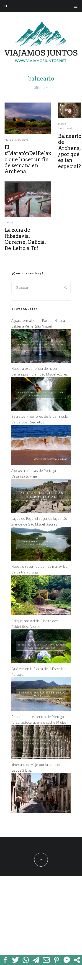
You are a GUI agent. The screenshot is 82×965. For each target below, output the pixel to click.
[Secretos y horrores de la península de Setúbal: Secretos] (41, 463)
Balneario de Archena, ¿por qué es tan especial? (69, 151)
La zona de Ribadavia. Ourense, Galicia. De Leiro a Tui (25, 239)
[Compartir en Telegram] (36, 960)
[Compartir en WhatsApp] (25, 960)
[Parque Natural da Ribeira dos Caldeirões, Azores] (41, 661)
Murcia (9, 139)
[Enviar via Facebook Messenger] (67, 960)
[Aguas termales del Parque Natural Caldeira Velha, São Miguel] (41, 361)
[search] (65, 287)
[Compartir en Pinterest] (56, 960)
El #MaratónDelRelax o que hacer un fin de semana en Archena (28, 159)
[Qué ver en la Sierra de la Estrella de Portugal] (41, 709)
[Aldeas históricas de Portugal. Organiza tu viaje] (41, 511)
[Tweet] (15, 960)
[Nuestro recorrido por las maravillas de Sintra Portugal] (41, 613)
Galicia (9, 222)
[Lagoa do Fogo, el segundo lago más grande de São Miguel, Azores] (41, 559)
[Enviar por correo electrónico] (46, 960)
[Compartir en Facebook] (5, 960)
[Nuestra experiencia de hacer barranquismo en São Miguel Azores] (41, 409)
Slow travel (22, 139)
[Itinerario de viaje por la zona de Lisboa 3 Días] (41, 811)
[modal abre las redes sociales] (77, 960)
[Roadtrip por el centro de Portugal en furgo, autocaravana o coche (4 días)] (41, 757)
